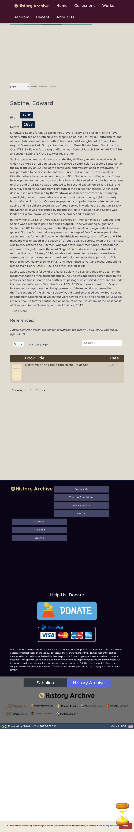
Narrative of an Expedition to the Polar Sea (56, 365)
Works (108, 5)
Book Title (34, 358)
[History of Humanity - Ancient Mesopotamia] (42, 706)
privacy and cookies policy (115, 825)
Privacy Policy (81, 505)
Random (21, 17)
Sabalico (45, 682)
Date (114, 358)
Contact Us (81, 489)
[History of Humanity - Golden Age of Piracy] (42, 713)
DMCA (81, 513)
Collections (84, 5)
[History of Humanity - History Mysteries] (16, 706)
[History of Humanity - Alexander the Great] (92, 706)
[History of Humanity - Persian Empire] (67, 706)
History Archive (89, 682)
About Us (65, 17)
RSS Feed (39, 529)
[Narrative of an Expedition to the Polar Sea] (17, 372)
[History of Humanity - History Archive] (67, 695)
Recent (43, 17)
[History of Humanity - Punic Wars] (16, 714)
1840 (113, 365)
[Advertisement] (67, 53)
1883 (28, 124)
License (39, 538)
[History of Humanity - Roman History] (117, 706)
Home (62, 5)
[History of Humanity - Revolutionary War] (67, 714)
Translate (52, 86)
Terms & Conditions (81, 497)
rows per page (37, 344)
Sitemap (39, 521)
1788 (26, 115)
